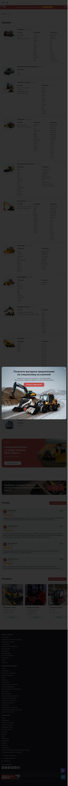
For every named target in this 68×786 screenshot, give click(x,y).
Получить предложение (34, 384)
